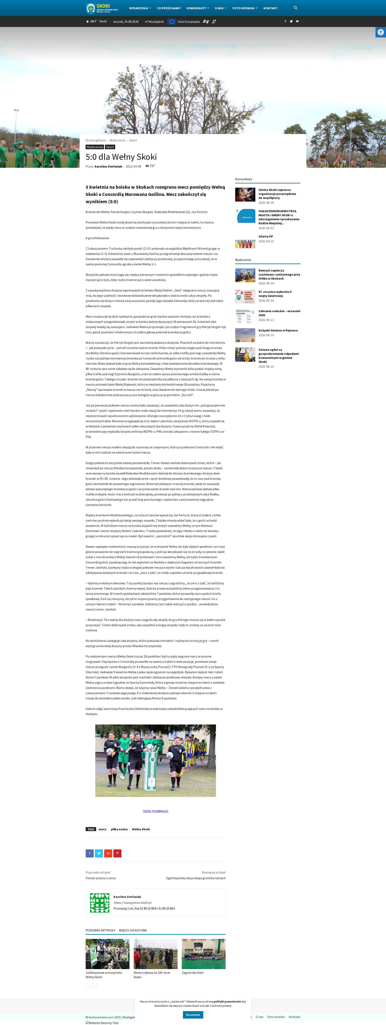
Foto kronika (244, 8)
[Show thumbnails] (155, 811)
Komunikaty (196, 8)
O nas (219, 8)
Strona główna (96, 140)
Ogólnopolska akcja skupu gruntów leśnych (196, 878)
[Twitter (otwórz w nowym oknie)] (291, 21)
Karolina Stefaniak (108, 166)
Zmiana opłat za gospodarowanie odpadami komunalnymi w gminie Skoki (279, 356)
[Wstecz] (88, 986)
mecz (103, 829)
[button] (381, 32)
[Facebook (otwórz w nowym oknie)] (285, 21)
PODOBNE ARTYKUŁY (100, 930)
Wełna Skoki (141, 829)
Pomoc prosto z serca (101, 878)
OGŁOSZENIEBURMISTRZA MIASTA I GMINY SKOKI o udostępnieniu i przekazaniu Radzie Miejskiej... (279, 217)
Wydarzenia (138, 8)
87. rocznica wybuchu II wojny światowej (275, 294)
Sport (110, 147)
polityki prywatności (227, 1001)
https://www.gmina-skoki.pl (132, 902)
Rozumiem (193, 1015)
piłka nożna (119, 829)
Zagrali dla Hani (192, 972)
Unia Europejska (189, 22)
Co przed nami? (169, 8)
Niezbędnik (156, 22)
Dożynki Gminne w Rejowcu (278, 330)
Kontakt (271, 8)
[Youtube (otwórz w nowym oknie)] (297, 21)
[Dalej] (94, 986)
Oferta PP (266, 236)
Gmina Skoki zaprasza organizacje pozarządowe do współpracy (277, 194)
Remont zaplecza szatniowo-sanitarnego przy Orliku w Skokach (279, 274)
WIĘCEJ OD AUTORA (133, 930)
